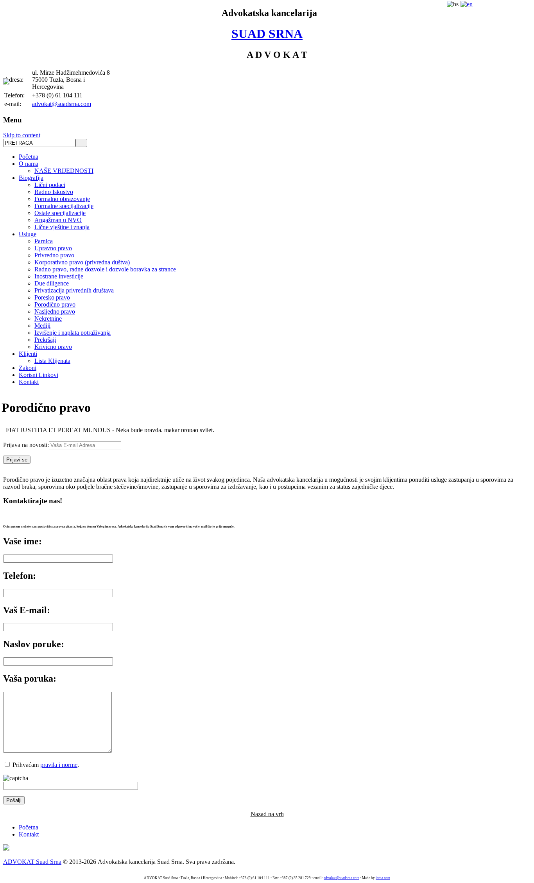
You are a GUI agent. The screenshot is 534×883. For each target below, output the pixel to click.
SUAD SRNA (267, 34)
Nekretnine (48, 318)
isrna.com (383, 878)
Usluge (27, 234)
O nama (28, 163)
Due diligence (51, 283)
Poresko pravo (52, 297)
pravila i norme (58, 764)
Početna (28, 156)
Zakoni (27, 367)
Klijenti (28, 353)
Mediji (42, 325)
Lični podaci (49, 184)
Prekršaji (45, 339)
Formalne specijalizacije (63, 206)
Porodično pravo (54, 304)
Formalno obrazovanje (62, 199)
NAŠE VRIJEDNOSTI (63, 170)
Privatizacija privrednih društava (74, 290)
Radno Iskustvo (53, 191)
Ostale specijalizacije (60, 213)
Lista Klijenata (52, 360)
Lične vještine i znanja (62, 227)
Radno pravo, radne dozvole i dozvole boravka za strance (105, 269)
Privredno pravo (54, 255)
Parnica (43, 241)
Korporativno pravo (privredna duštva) (82, 262)
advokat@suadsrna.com (61, 104)
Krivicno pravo (53, 346)
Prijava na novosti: (26, 445)
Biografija (31, 177)
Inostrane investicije (58, 276)
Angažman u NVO (58, 220)
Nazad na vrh (267, 814)
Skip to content (21, 135)
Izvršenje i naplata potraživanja (72, 332)
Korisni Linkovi (38, 375)
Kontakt (29, 382)
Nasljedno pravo (54, 311)
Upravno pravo (53, 248)
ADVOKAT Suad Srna (32, 861)
